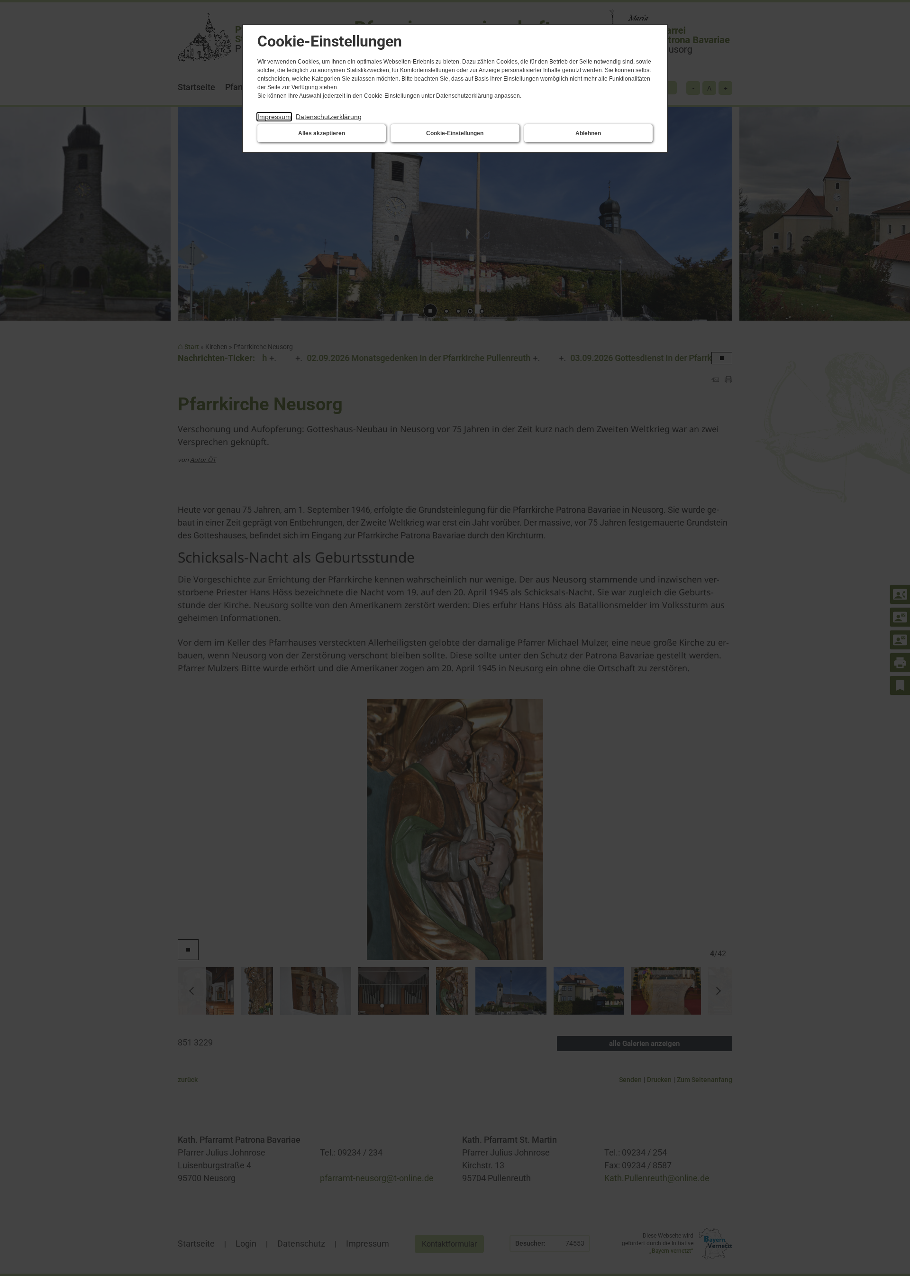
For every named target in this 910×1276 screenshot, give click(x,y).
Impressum (274, 116)
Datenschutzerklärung (329, 116)
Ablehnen (588, 133)
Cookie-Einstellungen (454, 133)
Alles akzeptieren (321, 133)
